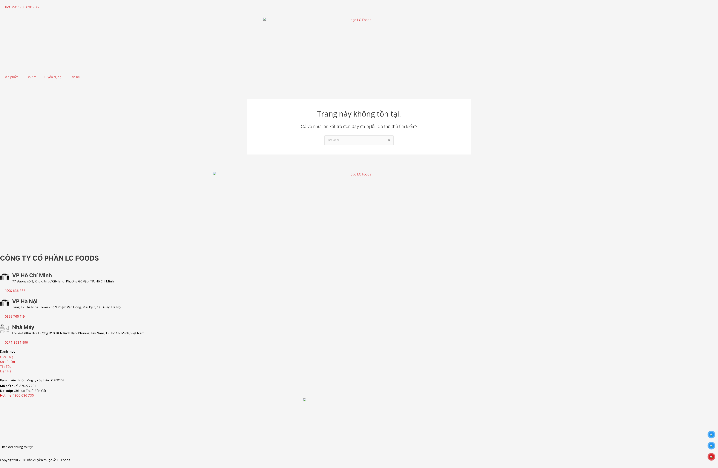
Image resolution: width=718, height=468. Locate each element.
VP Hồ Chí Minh (32, 275)
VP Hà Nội (25, 301)
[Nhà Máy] (4, 328)
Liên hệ (74, 77)
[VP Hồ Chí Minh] (4, 276)
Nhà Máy (23, 327)
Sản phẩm (11, 77)
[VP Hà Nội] (4, 302)
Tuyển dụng (52, 77)
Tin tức (31, 77)
